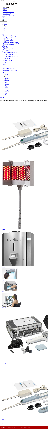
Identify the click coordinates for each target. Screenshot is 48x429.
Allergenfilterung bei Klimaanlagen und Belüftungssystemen (10, 56)
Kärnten (6, 86)
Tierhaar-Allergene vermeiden (6, 49)
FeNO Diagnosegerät (5, 41)
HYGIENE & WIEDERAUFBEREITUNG (8, 12)
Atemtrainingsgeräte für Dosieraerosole (8, 40)
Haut (2, 61)
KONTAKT (3, 16)
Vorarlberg (4, 31)
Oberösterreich (5, 29)
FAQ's (2, 425)
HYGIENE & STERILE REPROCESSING (8, 15)
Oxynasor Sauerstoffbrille (6, 45)
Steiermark (4, 28)
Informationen (5, 8)
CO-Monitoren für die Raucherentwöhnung (8, 44)
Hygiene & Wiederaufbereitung (5, 67)
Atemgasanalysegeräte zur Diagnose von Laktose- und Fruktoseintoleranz (12, 43)
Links (2, 423)
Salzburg (4, 30)
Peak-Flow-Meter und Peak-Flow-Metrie (8, 37)
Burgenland (4, 26)
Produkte (6, 75)
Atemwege (3, 34)
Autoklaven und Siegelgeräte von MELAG (8, 68)
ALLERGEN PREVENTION (7, 13)
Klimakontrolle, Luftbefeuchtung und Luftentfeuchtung (9, 55)
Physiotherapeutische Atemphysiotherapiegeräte (9, 39)
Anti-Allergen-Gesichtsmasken (7, 59)
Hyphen (4, 63)
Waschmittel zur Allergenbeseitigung (7, 53)
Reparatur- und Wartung (6, 80)
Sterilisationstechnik (7, 78)
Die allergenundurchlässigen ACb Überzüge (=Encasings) (10, 52)
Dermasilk (4, 62)
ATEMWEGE (5, 10)
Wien (4, 27)
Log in (14, 1)
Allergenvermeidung (4, 51)
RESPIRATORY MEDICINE (6, 14)
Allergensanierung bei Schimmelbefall (7, 58)
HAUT (4, 11)
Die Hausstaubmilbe (5, 47)
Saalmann (4, 64)
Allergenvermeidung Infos (5, 46)
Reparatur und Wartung (4, 24)
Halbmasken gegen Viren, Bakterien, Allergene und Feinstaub (10, 42)
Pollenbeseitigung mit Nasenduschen (7, 60)
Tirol (5, 88)
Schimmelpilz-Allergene (6, 50)
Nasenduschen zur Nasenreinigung (7, 35)
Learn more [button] (28, 427)
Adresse (4, 17)
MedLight (2, 97)
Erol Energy (4, 65)
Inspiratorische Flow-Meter (6, 38)
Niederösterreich (7, 84)
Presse (2, 424)
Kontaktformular (5, 18)
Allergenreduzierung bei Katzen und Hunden (8, 57)
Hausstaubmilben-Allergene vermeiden (8, 48)
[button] (35, 427)
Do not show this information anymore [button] (41, 427)
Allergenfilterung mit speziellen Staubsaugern (8, 54)
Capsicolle (4, 66)
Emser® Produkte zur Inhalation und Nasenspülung (9, 36)
